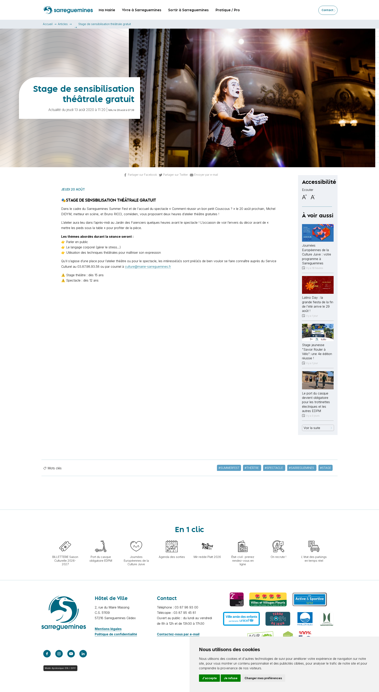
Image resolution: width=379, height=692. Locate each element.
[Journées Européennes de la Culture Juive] (136, 538)
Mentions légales (108, 629)
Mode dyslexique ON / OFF (60, 668)
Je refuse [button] (230, 678)
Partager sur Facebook (142, 174)
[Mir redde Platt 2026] (207, 538)
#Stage (325, 468)
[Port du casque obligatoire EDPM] (100, 538)
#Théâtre (252, 468)
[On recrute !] (278, 538)
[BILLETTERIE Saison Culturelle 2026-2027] (65, 538)
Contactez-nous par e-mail (178, 634)
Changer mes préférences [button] (263, 678)
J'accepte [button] (209, 678)
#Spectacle (274, 468)
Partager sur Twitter (175, 174)
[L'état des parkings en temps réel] (314, 538)
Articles (63, 24)
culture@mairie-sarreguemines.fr (148, 267)
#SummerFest (229, 468)
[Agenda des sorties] (172, 538)
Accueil (48, 24)
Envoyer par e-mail (206, 174)
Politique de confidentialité (116, 634)
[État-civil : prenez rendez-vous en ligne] (243, 538)
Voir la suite (312, 428)
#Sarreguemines (302, 468)
